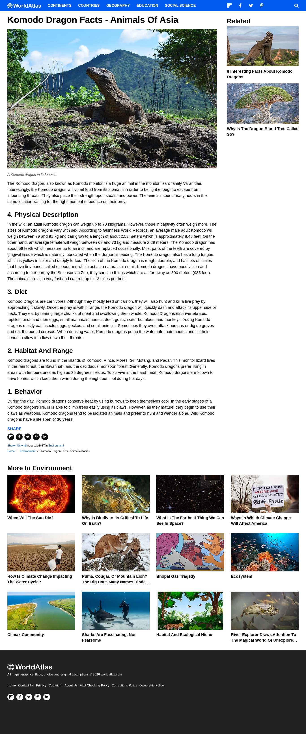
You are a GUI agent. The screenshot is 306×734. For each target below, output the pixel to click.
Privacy (41, 685)
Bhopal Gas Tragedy (175, 576)
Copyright (55, 685)
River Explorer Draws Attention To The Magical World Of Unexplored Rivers (263, 640)
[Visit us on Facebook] (19, 697)
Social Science (180, 5)
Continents (59, 5)
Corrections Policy (124, 685)
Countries (89, 5)
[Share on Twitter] (27, 436)
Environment (56, 445)
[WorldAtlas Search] (296, 5)
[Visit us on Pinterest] (37, 697)
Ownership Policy (151, 685)
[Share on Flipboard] (10, 436)
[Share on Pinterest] (36, 436)
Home (11, 685)
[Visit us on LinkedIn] (46, 697)
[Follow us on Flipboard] (10, 697)
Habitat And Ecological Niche (184, 634)
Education (147, 5)
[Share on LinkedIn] (44, 436)
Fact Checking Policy (94, 685)
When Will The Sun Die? (30, 518)
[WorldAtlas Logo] (25, 5)
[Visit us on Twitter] (28, 697)
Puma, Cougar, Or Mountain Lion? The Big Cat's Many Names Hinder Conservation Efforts (114, 582)
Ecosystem (241, 576)
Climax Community (25, 634)
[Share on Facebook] (19, 436)
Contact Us (26, 685)
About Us (71, 685)
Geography (118, 5)
